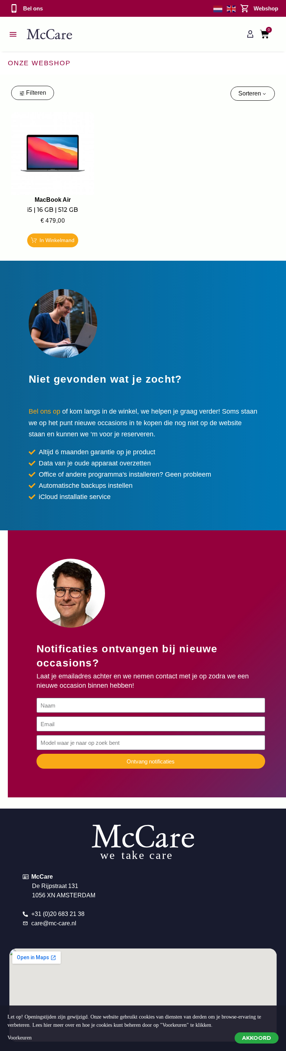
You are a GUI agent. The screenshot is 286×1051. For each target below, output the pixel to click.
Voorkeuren (19, 1038)
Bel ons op (44, 411)
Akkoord (256, 1038)
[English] (231, 8)
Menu (13, 34)
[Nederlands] (218, 8)
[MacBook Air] (52, 153)
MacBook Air (53, 200)
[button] (53, 240)
